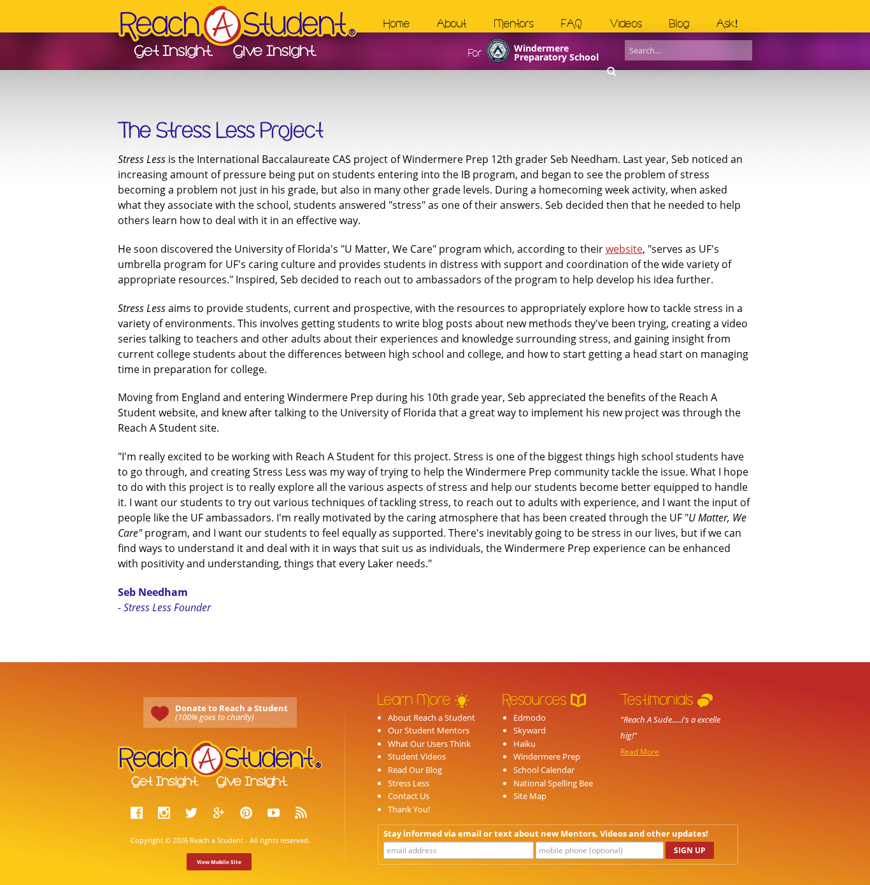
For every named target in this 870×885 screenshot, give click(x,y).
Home (396, 23)
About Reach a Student (431, 717)
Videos (626, 23)
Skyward (529, 730)
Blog (679, 23)
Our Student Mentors (428, 730)
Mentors (514, 23)
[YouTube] (275, 814)
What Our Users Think (429, 743)
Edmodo (529, 717)
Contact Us (408, 796)
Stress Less (408, 783)
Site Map (529, 796)
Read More (639, 751)
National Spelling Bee (553, 783)
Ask (727, 23)
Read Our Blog (415, 769)
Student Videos (417, 756)
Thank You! (409, 809)
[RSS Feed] (302, 814)
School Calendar (543, 769)
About (451, 23)
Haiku (524, 743)
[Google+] (220, 814)
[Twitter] (193, 814)
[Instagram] (165, 814)
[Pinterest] (247, 814)
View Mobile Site (219, 861)
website (624, 249)
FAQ (571, 23)
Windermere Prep (546, 756)
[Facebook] (138, 814)
